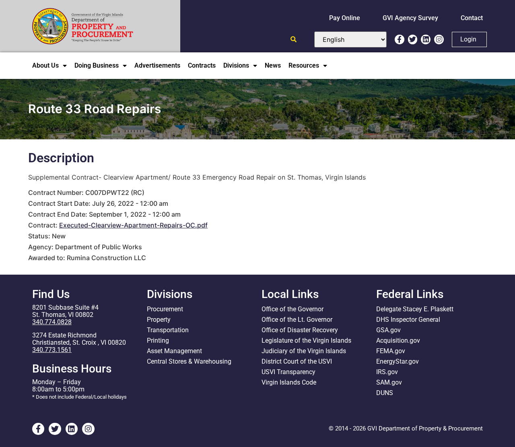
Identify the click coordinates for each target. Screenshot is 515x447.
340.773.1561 (52, 350)
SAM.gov (389, 382)
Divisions (236, 65)
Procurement (165, 309)
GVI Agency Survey (410, 18)
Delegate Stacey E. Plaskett (414, 309)
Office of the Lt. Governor (297, 319)
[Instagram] (439, 39)
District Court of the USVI (297, 361)
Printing (158, 340)
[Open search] (293, 39)
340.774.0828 (52, 322)
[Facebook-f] (399, 39)
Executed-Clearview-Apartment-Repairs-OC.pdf (133, 225)
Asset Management (174, 351)
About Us (45, 65)
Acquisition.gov (398, 340)
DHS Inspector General (408, 319)
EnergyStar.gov (397, 361)
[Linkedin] (426, 39)
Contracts (202, 65)
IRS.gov (387, 372)
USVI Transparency (288, 372)
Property (159, 319)
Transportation (168, 330)
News (273, 65)
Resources (303, 65)
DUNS (384, 393)
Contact (472, 18)
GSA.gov (388, 330)
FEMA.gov (390, 351)
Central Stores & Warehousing (189, 361)
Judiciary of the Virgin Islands (304, 351)
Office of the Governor (292, 309)
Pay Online (344, 18)
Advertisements (157, 65)
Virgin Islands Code (289, 382)
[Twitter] (413, 39)
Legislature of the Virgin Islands (306, 340)
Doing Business (96, 65)
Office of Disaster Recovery (300, 330)
